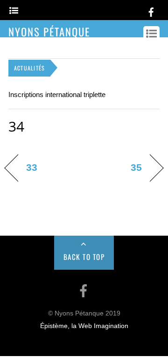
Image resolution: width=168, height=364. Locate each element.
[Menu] (14, 11)
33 (31, 167)
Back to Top (84, 257)
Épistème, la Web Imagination (84, 325)
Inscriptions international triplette (56, 94)
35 (136, 167)
